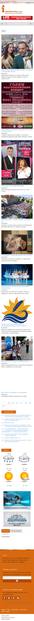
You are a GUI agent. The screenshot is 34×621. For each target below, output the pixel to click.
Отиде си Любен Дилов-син (12, 438)
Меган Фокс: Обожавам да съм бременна (14, 392)
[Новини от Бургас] (17, 9)
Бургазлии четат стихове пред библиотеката (15, 361)
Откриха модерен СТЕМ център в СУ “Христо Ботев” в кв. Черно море (17, 419)
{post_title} (6, 534)
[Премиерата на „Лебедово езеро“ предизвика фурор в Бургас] (17, 274)
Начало (3, 609)
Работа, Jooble (5, 611)
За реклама (23, 609)
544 (30, 403)
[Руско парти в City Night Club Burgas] (17, 162)
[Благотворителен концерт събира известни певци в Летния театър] (17, 105)
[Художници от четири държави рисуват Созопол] (17, 242)
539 (9, 403)
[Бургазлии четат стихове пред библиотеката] (17, 348)
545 (3, 406)
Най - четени (5, 531)
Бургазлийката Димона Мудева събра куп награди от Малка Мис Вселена (16, 70)
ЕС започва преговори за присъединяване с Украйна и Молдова (17, 434)
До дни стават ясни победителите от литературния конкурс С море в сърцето (13, 325)
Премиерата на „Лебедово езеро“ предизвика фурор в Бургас (15, 287)
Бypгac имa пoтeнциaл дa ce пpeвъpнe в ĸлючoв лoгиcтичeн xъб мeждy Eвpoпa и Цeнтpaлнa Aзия (18, 425)
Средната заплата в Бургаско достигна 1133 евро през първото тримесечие (18, 440)
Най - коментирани (16, 531)
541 (17, 403)
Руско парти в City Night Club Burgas (12, 186)
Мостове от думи (9, 422)
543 (26, 403)
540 (13, 403)
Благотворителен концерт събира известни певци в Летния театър (16, 130)
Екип (8, 609)
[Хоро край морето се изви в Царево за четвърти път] (17, 207)
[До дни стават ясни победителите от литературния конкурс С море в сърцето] (17, 310)
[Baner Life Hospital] (17, 18)
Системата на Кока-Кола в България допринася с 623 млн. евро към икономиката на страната (18, 415)
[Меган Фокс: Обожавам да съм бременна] (17, 381)
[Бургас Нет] (17, 501)
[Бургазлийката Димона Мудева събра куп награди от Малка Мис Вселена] (17, 51)
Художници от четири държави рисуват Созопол (16, 255)
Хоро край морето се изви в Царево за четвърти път (16, 220)
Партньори (15, 609)
